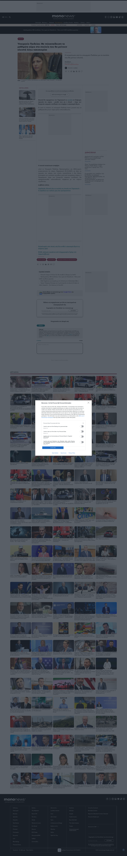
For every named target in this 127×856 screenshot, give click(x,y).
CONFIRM (53, 447)
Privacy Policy (72, 453)
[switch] (82, 426)
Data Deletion (55, 453)
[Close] (89, 403)
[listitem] (63, 423)
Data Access (63, 453)
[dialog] (63, 428)
